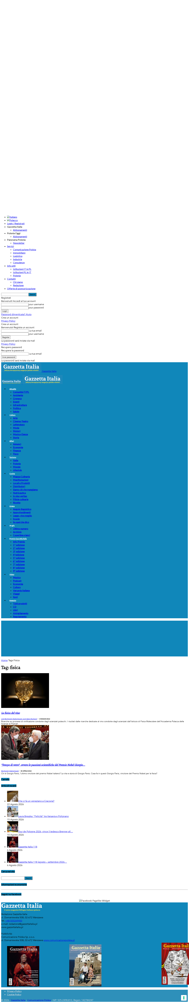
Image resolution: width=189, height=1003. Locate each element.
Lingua (12, 506)
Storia (16, 437)
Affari (11, 441)
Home (4, 660)
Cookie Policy (14, 994)
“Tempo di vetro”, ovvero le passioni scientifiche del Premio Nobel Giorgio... (43, 765)
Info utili (11, 265)
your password (36, 307)
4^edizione (18, 554)
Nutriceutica (19, 492)
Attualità (12, 389)
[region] (94, 638)
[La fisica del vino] (25, 707)
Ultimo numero (20, 528)
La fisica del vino (10, 713)
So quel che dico (21, 522)
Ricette (16, 502)
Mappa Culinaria (21, 476)
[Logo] (11, 383)
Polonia (17, 275)
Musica (17, 577)
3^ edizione (19, 551)
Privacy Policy (8, 321)
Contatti (11, 278)
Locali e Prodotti (21, 483)
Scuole (16, 518)
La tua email (35, 330)
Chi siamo (18, 282)
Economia (18, 447)
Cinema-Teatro (20, 421)
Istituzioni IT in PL (22, 269)
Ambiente (18, 395)
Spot (15, 596)
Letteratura (19, 424)
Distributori (19, 486)
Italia (15, 460)
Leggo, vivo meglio (22, 515)
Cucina (12, 473)
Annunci (17, 444)
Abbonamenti (20, 230)
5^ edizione (19, 557)
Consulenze (19, 262)
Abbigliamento (20, 613)
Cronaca (17, 398)
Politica (17, 408)
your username (36, 304)
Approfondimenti (22, 512)
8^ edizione (19, 567)
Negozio (12, 600)
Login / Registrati (16, 223)
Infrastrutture (20, 405)
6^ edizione (19, 561)
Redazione (18, 285)
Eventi (16, 401)
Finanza (17, 450)
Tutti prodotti (20, 603)
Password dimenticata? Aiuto (16, 314)
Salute (16, 411)
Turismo (12, 457)
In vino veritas (20, 496)
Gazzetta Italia (18, 1000)
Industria (17, 259)
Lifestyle (17, 470)
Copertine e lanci (21, 535)
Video (11, 574)
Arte (15, 418)
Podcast (17, 580)
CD (14, 606)
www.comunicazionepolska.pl (59, 940)
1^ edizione (19, 544)
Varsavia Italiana (21, 590)
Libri (15, 610)
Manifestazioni (20, 479)
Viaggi (16, 593)
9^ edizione (19, 570)
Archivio (17, 531)
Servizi (10, 246)
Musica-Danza (20, 434)
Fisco (15, 453)
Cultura (12, 415)
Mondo (17, 466)
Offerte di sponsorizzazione (21, 288)
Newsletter (19, 243)
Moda (16, 427)
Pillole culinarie (20, 499)
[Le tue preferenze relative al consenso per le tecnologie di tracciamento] (184, 998)
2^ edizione (19, 548)
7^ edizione (19, 564)
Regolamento (20, 616)
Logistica (17, 256)
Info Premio (19, 541)
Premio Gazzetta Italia (18, 539)
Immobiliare (19, 252)
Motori (16, 431)
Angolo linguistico (22, 509)
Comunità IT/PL (21, 391)
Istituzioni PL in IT (22, 272)
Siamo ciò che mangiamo (25, 489)
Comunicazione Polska (24, 249)
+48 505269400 (13, 920)
